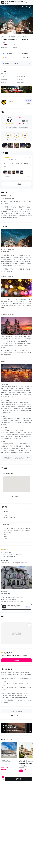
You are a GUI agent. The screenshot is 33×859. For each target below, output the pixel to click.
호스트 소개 (28, 100)
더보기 (4, 166)
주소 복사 (29, 619)
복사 (20, 715)
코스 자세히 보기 (16, 496)
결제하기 (18, 779)
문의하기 (28, 103)
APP (26, 2)
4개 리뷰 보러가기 (16, 184)
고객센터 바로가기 (17, 711)
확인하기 (17, 660)
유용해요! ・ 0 (8, 176)
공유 (26, 7)
